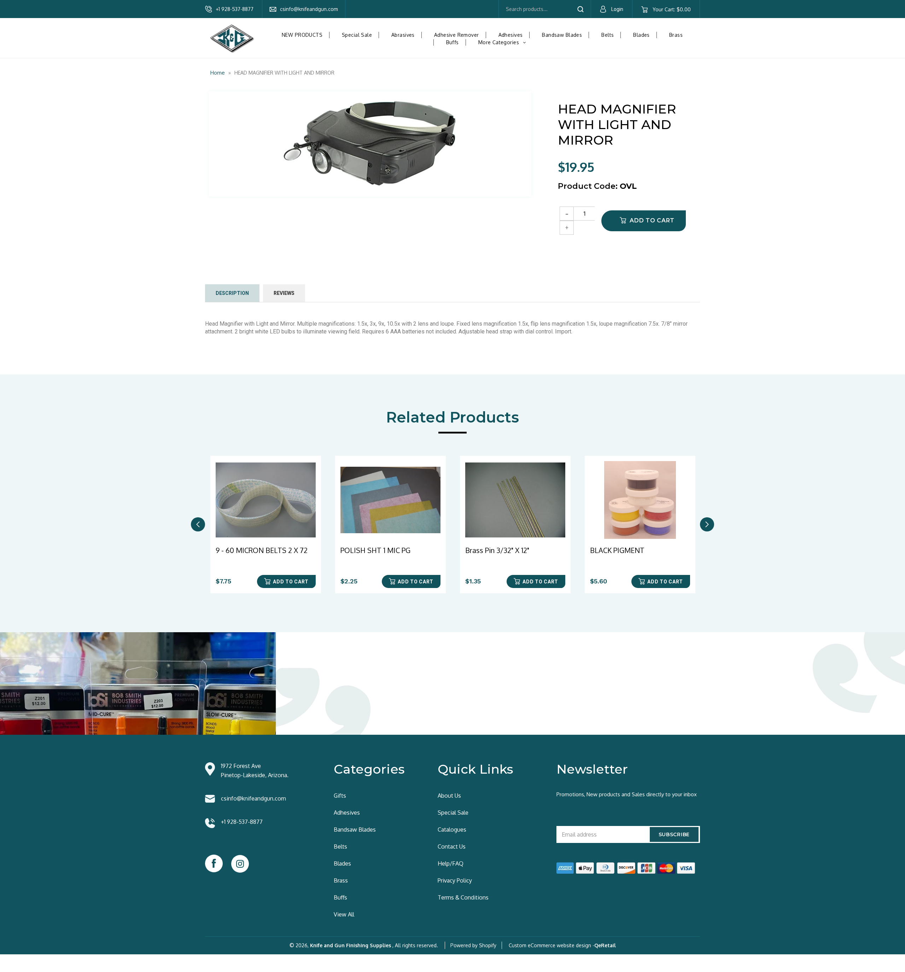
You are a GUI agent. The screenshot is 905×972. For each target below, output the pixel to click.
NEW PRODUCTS (302, 35)
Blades (641, 35)
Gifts (340, 795)
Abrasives (403, 35)
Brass (676, 35)
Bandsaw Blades (562, 35)
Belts (607, 35)
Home (217, 72)
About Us (449, 795)
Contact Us (452, 846)
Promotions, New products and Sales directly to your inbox (626, 794)
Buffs (452, 42)
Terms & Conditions (463, 897)
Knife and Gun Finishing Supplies (350, 945)
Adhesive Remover (456, 35)
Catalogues (452, 829)
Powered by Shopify (473, 945)
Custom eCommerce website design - (551, 945)
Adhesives (510, 35)
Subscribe (674, 834)
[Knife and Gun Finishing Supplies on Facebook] (214, 863)
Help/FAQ (450, 863)
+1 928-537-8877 (234, 9)
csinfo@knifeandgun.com (309, 9)
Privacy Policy (455, 880)
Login (617, 9)
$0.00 (671, 9)
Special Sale (357, 35)
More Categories (504, 42)
